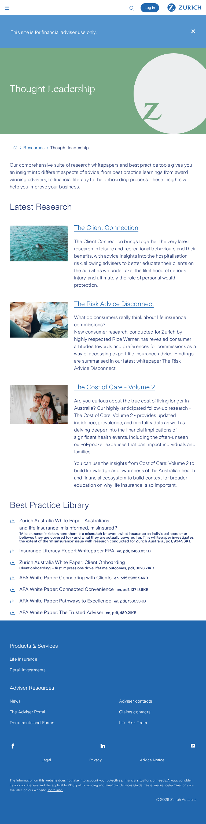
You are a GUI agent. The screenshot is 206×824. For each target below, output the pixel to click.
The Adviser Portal (27, 712)
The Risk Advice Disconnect (114, 303)
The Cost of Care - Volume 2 (114, 387)
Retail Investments (28, 670)
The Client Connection (106, 227)
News (15, 701)
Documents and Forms (32, 722)
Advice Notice (152, 760)
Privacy (95, 760)
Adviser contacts (135, 701)
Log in (150, 7)
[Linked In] (103, 746)
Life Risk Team (133, 722)
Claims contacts (134, 712)
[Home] (184, 7)
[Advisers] (17, 147)
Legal (46, 760)
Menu (8, 8)
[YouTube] (193, 746)
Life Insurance (23, 659)
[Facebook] (13, 746)
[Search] (132, 7)
